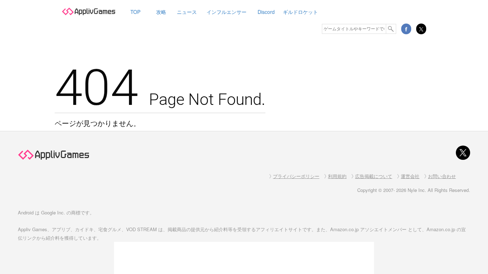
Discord (266, 11)
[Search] (391, 29)
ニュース (187, 11)
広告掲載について (373, 176)
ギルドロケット (300, 11)
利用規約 (337, 176)
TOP (135, 11)
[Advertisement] (244, 258)
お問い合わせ (442, 176)
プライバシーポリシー (296, 176)
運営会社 (410, 176)
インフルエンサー (226, 11)
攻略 (161, 11)
